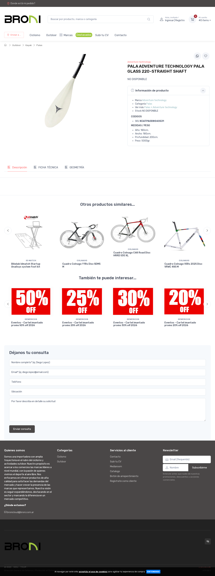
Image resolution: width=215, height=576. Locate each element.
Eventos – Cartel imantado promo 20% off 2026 (180, 324)
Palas (39, 45)
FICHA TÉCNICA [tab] (48, 167)
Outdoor (51, 35)
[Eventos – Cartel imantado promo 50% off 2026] (31, 301)
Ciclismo (35, 35)
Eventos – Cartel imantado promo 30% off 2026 (129, 324)
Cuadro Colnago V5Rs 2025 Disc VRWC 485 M (183, 265)
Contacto (120, 35)
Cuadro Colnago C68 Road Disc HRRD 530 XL (131, 254)
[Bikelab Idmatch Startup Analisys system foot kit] (31, 235)
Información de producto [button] (152, 90)
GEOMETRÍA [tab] (76, 167)
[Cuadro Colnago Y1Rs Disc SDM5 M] (82, 235)
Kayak (29, 45)
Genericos (31, 319)
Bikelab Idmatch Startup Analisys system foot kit (25, 265)
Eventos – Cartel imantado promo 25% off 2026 (78, 324)
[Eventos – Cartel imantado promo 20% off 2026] (184, 301)
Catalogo (115, 471)
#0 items (204, 19)
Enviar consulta (22, 428)
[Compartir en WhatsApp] (197, 56)
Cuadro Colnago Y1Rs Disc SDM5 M (81, 265)
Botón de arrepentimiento (124, 476)
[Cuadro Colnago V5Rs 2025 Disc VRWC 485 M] (184, 235)
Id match (31, 260)
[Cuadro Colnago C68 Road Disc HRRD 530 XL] (133, 230)
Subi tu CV (102, 35)
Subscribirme (199, 467)
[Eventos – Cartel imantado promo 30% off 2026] (133, 301)
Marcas (68, 35)
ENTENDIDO (153, 571)
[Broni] (22, 19)
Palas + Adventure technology (160, 107)
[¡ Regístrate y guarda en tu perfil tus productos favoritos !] (205, 56)
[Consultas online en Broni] (208, 541)
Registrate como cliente (123, 481)
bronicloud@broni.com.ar (20, 512)
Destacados (83, 34)
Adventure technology (154, 100)
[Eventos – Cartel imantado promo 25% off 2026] (82, 301)
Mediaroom (116, 466)
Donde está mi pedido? (23, 3)
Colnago (82, 260)
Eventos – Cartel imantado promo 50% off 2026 (27, 324)
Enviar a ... (16, 35)
